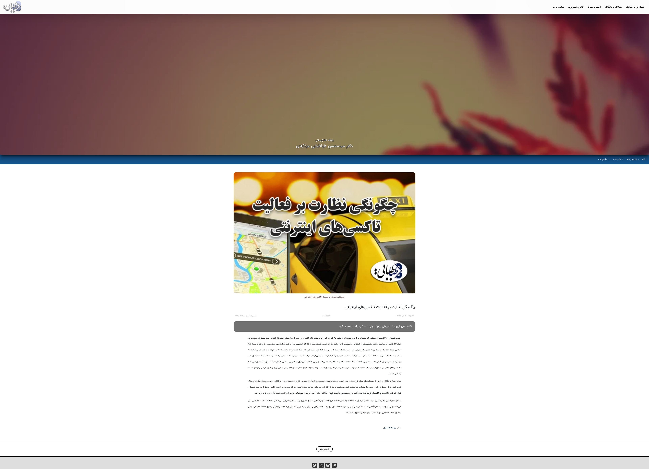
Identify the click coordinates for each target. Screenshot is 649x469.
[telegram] (334, 465)
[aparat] (327, 465)
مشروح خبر (602, 159)
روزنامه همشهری (389, 427)
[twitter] (314, 465)
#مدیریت (324, 449)
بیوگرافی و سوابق (635, 7)
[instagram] (321, 465)
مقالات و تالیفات (613, 7)
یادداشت (617, 159)
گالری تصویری (575, 7)
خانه (643, 159)
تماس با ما (558, 7)
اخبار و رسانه (594, 7)
